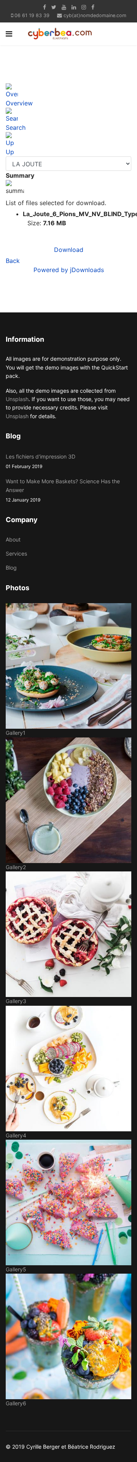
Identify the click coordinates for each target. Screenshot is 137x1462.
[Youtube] (64, 7)
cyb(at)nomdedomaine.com (95, 15)
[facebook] (44, 7)
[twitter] (53, 7)
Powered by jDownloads (68, 270)
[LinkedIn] (74, 7)
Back (13, 260)
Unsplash (17, 399)
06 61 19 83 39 (31, 15)
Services (16, 553)
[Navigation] (9, 33)
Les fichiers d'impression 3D (40, 461)
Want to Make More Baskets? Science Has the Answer (63, 490)
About (13, 539)
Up (10, 152)
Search (15, 127)
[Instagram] (83, 7)
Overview (19, 103)
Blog (11, 567)
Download (68, 249)
